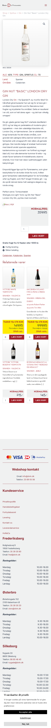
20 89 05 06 (29, 479)
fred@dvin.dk (14, 555)
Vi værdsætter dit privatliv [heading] (16, 695)
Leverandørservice (11, 528)
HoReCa (6, 533)
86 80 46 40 (15, 659)
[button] (44, 24)
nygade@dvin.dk (15, 662)
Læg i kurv (38, 236)
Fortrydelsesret (9, 512)
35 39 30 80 (15, 551)
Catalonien (7, 255)
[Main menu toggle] (45, 5)
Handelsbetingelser (11, 507)
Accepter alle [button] (25, 712)
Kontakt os (7, 523)
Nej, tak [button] (25, 724)
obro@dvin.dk (14, 608)
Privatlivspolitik (9, 502)
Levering (6, 517)
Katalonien (18, 255)
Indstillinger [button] (25, 718)
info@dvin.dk (28, 476)
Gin (15, 100)
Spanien (27, 255)
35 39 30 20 (15, 605)
